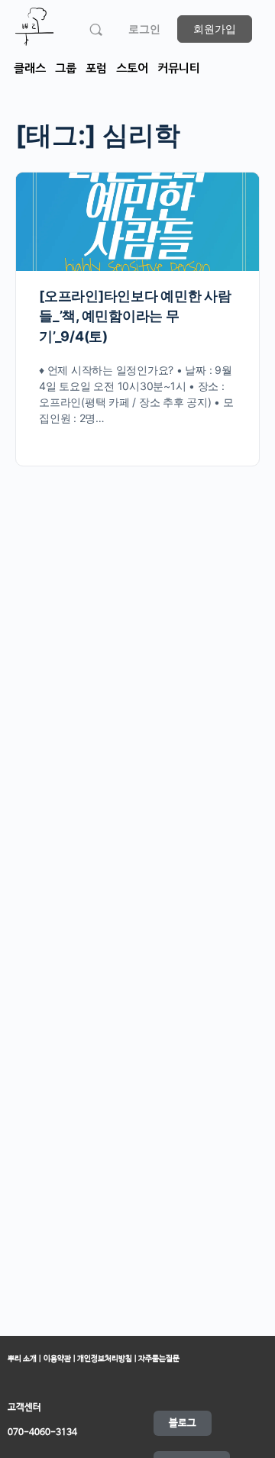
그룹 (65, 68)
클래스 (30, 68)
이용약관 (58, 1358)
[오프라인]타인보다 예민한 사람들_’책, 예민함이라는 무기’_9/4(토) (135, 316)
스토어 (132, 68)
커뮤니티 (178, 68)
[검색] (96, 29)
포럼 (96, 68)
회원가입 (214, 28)
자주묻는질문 (158, 1358)
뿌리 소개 (22, 1358)
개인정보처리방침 (105, 1358)
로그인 (144, 28)
